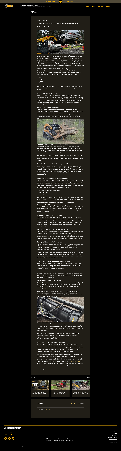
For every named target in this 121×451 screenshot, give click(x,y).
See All (88, 377)
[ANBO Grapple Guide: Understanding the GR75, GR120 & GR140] (40, 385)
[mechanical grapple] (60, 385)
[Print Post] (50, 369)
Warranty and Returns (111, 441)
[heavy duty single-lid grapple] (81, 385)
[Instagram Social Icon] (13, 438)
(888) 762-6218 (8, 434)
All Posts (34, 12)
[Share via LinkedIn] (44, 369)
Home (115, 430)
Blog (115, 433)
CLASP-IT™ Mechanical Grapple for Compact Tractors (59, 393)
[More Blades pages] (95, 6)
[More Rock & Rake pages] (103, 6)
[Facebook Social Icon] (5, 438)
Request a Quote (112, 437)
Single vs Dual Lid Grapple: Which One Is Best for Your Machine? (80, 393)
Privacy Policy (113, 442)
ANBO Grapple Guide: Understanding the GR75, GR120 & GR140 (39, 393)
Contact (114, 435)
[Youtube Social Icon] (9, 438)
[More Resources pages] (110, 6)
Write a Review (113, 439)
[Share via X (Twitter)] (40, 369)
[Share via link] (47, 369)
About (115, 432)
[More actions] (83, 20)
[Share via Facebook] (37, 369)
